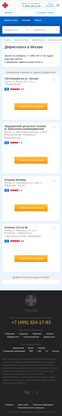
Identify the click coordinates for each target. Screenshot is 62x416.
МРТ (31, 351)
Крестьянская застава (16, 236)
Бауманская (30, 134)
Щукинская (11, 185)
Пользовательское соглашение (31, 408)
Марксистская (25, 233)
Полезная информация (43, 405)
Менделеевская (13, 84)
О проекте (9, 405)
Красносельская (13, 134)
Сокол (22, 185)
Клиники (26, 20)
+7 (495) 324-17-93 (31, 4)
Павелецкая (35, 236)
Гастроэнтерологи (31, 337)
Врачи (38, 20)
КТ (47, 351)
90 (7, 89)
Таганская (10, 233)
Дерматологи (49, 337)
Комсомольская (13, 138)
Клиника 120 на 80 (16, 227)
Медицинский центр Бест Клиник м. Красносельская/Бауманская (25, 127)
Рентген (55, 351)
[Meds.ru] (31, 303)
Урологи (49, 334)
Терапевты (37, 334)
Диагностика (11, 20)
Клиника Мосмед (15, 179)
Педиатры (23, 334)
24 (7, 142)
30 (7, 190)
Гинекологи (10, 334)
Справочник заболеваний (14, 351)
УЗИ (39, 351)
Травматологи (13, 337)
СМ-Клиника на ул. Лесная (21, 78)
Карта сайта (23, 405)
